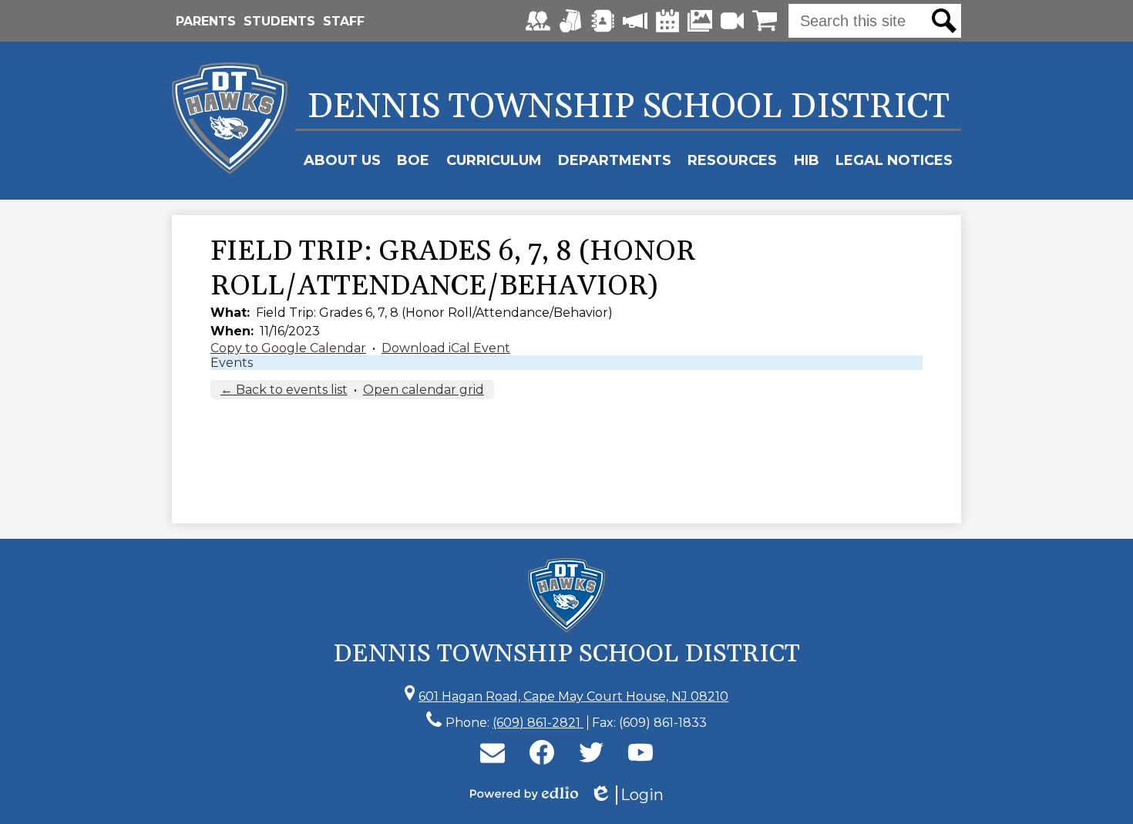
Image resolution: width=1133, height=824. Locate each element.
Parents (206, 21)
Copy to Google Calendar (288, 348)
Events (231, 362)
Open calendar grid (423, 389)
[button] (342, 160)
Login (627, 795)
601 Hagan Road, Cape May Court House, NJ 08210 (573, 696)
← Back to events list (284, 389)
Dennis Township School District (629, 107)
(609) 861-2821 (538, 722)
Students (279, 21)
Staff (344, 21)
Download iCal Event (446, 348)
